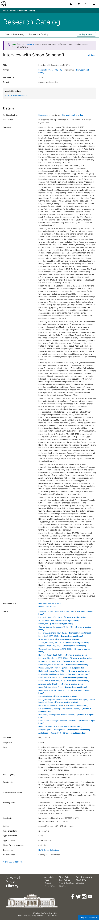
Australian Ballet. (45, 696)
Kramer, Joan (44, 115)
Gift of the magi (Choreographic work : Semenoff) (59, 709)
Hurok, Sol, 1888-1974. (48, 726)
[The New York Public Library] (3, 3)
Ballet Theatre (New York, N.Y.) (51, 681)
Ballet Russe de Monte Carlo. (50, 677)
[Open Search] (86, 4)
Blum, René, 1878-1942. (48, 636)
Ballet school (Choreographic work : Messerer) (57, 720)
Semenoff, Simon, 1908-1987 (50, 70)
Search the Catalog (14, 34)
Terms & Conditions (66, 883)
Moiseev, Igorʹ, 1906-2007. (49, 661)
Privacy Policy (64, 877)
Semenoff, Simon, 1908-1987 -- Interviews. (56, 611)
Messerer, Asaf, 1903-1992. (50, 646)
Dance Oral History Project (49, 603)
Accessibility (49, 877)
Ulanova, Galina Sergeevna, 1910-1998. (55, 649)
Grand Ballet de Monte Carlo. (50, 687)
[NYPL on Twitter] (78, 897)
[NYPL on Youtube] (90, 897)
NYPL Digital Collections (48, 850)
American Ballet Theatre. (48, 684)
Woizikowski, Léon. (46, 620)
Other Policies (64, 880)
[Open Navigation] (94, 4)
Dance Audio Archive (47, 606)
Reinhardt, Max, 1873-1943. (50, 617)
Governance (63, 886)
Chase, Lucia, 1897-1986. (49, 668)
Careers (47, 883)
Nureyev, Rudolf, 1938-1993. (50, 655)
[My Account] (71, 4)
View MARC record (12, 861)
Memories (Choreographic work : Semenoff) (56, 714)
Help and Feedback (88, 917)
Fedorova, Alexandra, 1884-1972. (52, 633)
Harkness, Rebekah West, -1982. (52, 671)
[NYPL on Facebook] (72, 897)
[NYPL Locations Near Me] (78, 4)
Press (46, 880)
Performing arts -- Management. (52, 730)
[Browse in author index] (73, 115)
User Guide (29, 44)
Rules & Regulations (84, 877)
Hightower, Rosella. (46, 639)
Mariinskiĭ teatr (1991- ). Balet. (51, 705)
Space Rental (49, 886)
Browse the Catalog (38, 34)
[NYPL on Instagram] (84, 897)
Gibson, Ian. (43, 624)
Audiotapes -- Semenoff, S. (49, 733)
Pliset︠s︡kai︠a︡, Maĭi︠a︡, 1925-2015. (51, 664)
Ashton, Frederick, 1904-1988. (51, 642)
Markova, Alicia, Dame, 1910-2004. (53, 658)
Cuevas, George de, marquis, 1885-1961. (55, 627)
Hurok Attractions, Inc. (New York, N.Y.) (55, 690)
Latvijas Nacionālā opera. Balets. (52, 674)
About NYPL (81, 880)
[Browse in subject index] (75, 617)
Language (80, 883)
